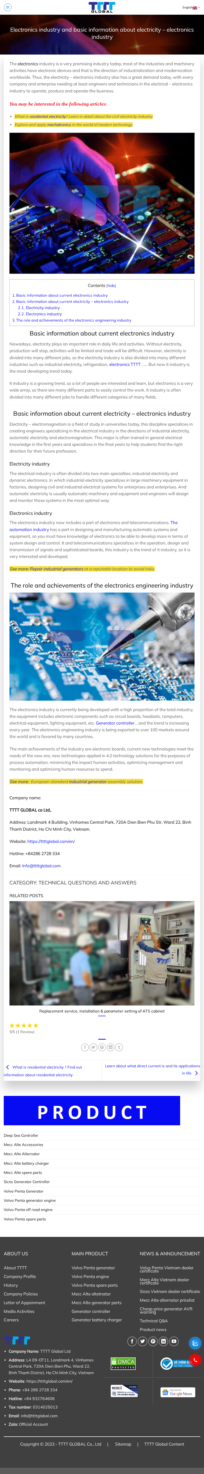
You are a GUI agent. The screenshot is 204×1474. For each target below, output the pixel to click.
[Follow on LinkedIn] (163, 1341)
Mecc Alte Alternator (22, 1153)
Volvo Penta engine (90, 1276)
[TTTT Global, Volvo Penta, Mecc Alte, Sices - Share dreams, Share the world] (102, 7)
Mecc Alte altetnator (91, 1293)
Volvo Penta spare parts (25, 1219)
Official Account (33, 1424)
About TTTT (15, 1267)
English (188, 7)
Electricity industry (39, 307)
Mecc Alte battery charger (26, 1163)
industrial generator (87, 781)
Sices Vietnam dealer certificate (170, 1291)
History (11, 1285)
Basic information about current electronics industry (60, 295)
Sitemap (123, 1444)
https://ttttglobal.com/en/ (51, 841)
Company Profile (20, 1276)
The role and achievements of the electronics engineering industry (71, 320)
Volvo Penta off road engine (28, 1209)
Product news (153, 1329)
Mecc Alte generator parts (96, 1302)
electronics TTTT (125, 364)
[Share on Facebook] (85, 1047)
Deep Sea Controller (21, 1135)
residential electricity (47, 116)
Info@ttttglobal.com (41, 865)
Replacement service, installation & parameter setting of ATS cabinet (102, 1010)
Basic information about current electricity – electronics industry (70, 301)
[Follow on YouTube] (174, 1341)
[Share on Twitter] (93, 1047)
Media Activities (19, 1311)
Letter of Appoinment (24, 1302)
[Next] (195, 961)
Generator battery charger (97, 1319)
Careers (11, 1319)
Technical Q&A (154, 1320)
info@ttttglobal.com (39, 1415)
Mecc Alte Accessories (23, 1144)
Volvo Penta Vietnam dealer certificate (167, 1269)
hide (111, 285)
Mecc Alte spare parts (23, 1172)
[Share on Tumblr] (119, 1047)
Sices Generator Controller (27, 1181)
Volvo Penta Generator (24, 1191)
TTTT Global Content (164, 1444)
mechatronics (59, 124)
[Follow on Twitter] (142, 1341)
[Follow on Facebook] (132, 1341)
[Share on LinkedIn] (110, 1047)
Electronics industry (40, 313)
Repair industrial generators (56, 568)
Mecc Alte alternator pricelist (167, 1300)
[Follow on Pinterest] (153, 1341)
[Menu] (7, 7)
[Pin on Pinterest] (102, 1047)
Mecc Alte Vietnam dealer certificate (164, 1281)
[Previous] (8, 961)
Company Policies (21, 1293)
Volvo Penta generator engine (30, 1200)
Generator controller (115, 723)
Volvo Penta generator (93, 1267)
